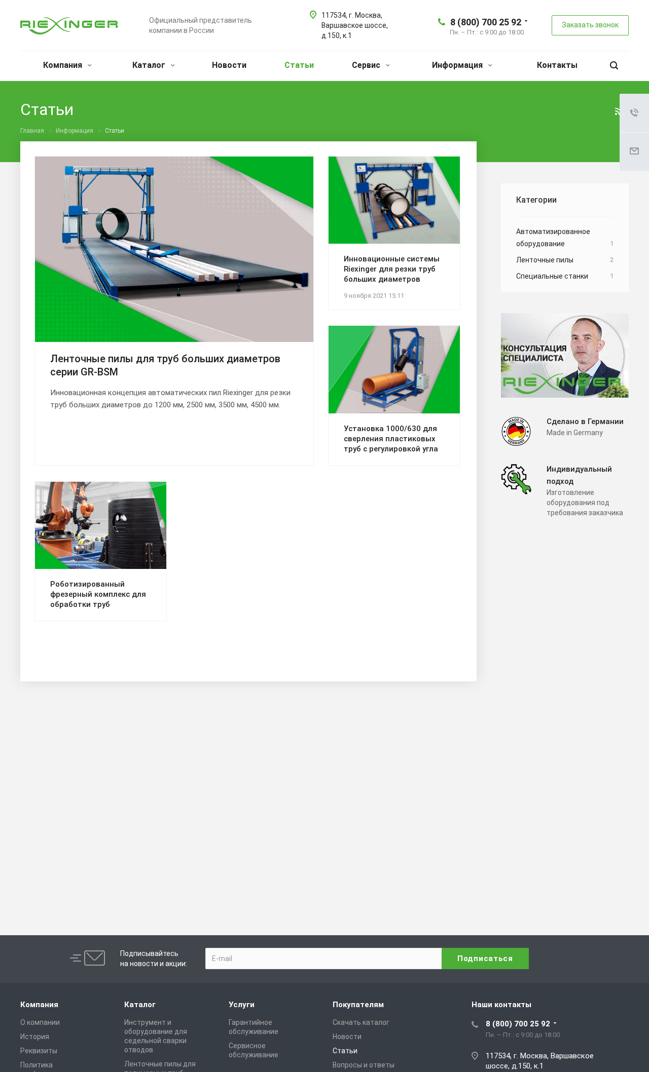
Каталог (149, 65)
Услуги (242, 1004)
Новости (229, 65)
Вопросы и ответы (363, 1065)
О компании (40, 1022)
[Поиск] (614, 66)
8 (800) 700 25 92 (485, 22)
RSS (618, 111)
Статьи (299, 65)
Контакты (557, 65)
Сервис (367, 65)
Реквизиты (38, 1051)
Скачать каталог (361, 1022)
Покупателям (358, 1004)
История (34, 1036)
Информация (458, 65)
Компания (63, 65)
